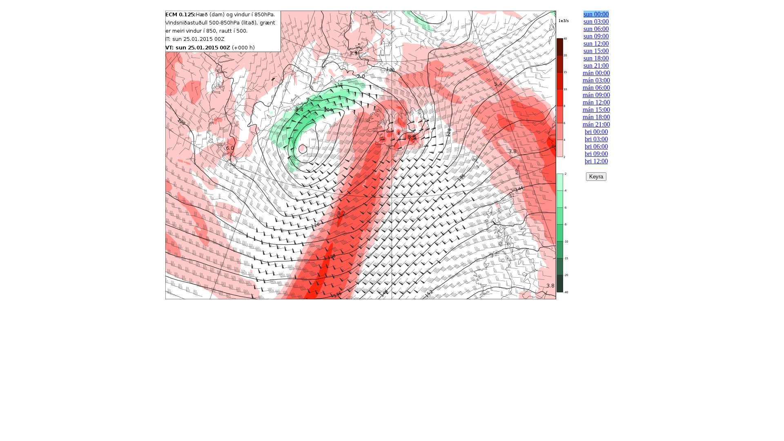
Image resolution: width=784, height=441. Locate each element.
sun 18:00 (596, 58)
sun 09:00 (596, 36)
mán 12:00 (596, 102)
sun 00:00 (596, 14)
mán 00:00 (596, 72)
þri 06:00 (596, 146)
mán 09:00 (596, 94)
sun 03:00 (596, 21)
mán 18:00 (596, 117)
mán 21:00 (596, 124)
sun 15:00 (596, 50)
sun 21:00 (596, 65)
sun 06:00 (596, 28)
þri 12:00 (596, 161)
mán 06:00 (596, 87)
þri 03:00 (596, 139)
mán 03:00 (596, 80)
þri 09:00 (596, 153)
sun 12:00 (596, 43)
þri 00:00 (596, 131)
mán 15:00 (596, 109)
